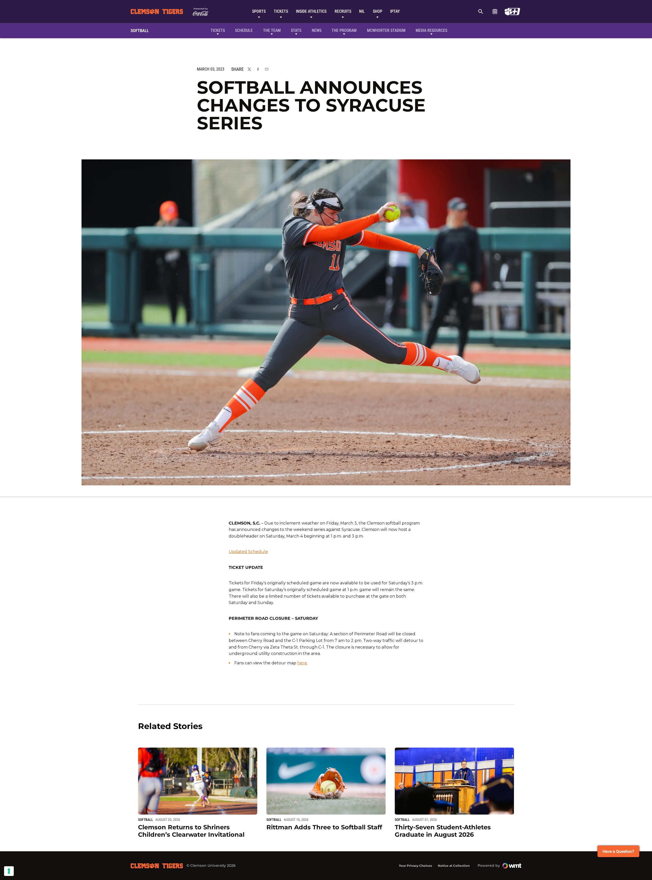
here (302, 663)
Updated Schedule (248, 551)
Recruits (343, 11)
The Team (272, 30)
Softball (145, 820)
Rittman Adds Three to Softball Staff (324, 827)
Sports (259, 11)
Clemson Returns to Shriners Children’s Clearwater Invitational (191, 830)
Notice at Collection (454, 866)
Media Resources (431, 30)
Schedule (495, 11)
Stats (296, 30)
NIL (362, 11)
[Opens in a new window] (512, 11)
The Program (344, 30)
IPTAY (395, 11)
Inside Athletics (311, 11)
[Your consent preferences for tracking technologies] (9, 871)
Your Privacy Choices (415, 866)
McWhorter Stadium (386, 30)
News (316, 30)
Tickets (281, 11)
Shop (377, 11)
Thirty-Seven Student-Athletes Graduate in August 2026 (443, 830)
